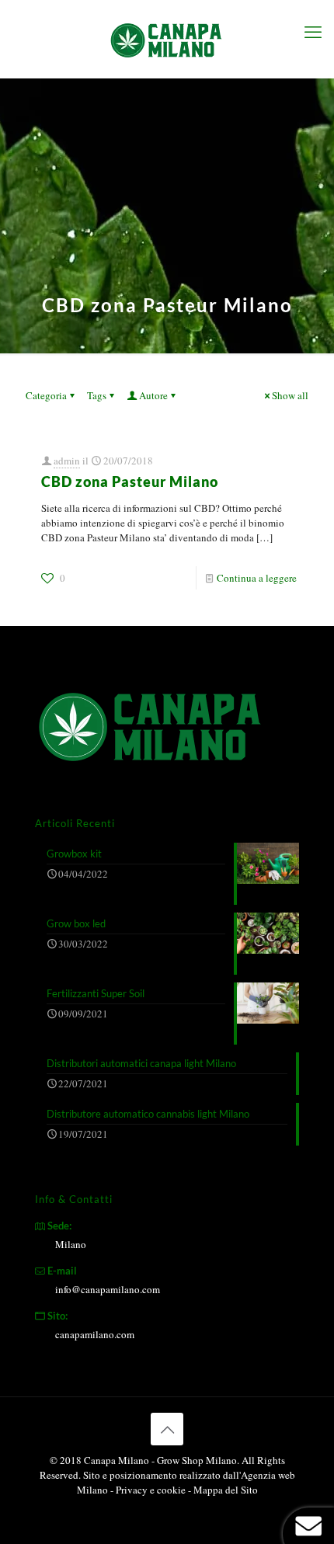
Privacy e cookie (152, 1490)
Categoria (46, 395)
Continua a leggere (257, 578)
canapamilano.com (94, 1334)
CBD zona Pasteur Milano (129, 481)
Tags (96, 395)
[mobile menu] (313, 31)
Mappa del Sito (225, 1490)
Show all (290, 395)
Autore (153, 395)
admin (67, 461)
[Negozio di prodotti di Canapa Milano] (167, 39)
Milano (70, 1244)
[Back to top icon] (167, 1429)
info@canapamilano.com (107, 1289)
